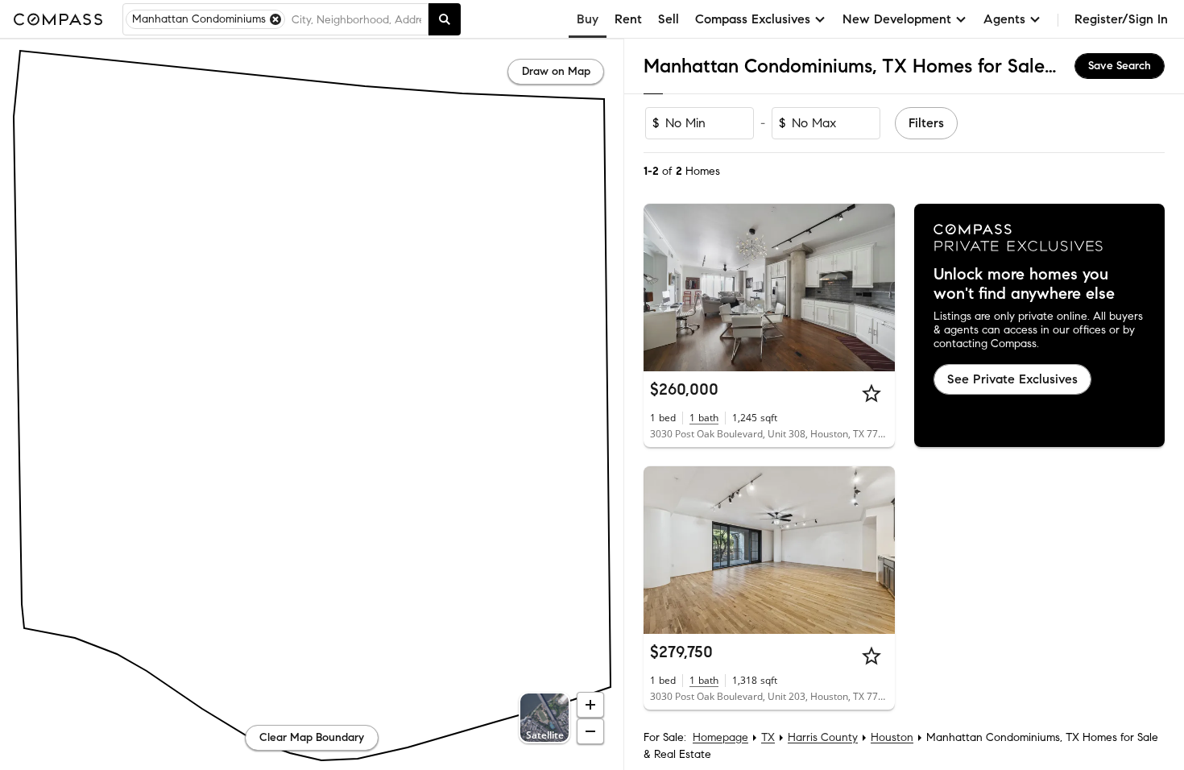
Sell (668, 19)
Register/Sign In (1121, 19)
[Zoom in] (590, 705)
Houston (892, 737)
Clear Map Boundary (311, 737)
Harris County (823, 737)
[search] (444, 19)
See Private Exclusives (1012, 379)
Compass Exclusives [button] (752, 19)
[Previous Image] (663, 287)
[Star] (871, 393)
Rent (628, 19)
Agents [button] (1004, 19)
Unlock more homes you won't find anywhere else (1024, 284)
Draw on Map (556, 71)
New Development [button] (896, 19)
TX (768, 737)
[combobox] (356, 19)
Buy (587, 19)
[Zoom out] (590, 731)
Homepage (720, 737)
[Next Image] (875, 287)
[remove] (275, 19)
